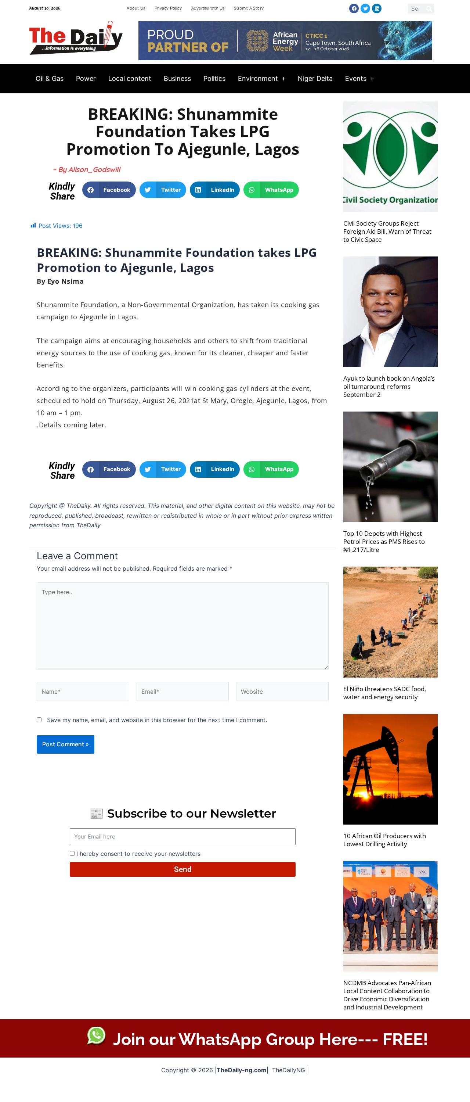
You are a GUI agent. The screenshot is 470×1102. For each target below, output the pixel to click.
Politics (214, 78)
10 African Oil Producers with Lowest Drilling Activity (384, 840)
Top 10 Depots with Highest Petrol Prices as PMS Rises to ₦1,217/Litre (384, 541)
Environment (258, 78)
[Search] (429, 9)
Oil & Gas (50, 78)
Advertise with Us (207, 8)
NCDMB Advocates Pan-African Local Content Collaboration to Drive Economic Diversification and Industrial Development (387, 995)
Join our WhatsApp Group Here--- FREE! (270, 1039)
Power (86, 78)
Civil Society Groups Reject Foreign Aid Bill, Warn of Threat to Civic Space (387, 231)
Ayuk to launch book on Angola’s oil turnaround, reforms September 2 (389, 386)
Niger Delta (315, 78)
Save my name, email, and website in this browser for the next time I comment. (157, 720)
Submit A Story (249, 8)
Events (355, 78)
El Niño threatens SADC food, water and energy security (384, 693)
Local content (129, 78)
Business (177, 78)
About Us (136, 8)
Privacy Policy (168, 8)
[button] (109, 190)
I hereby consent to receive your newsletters (138, 853)
